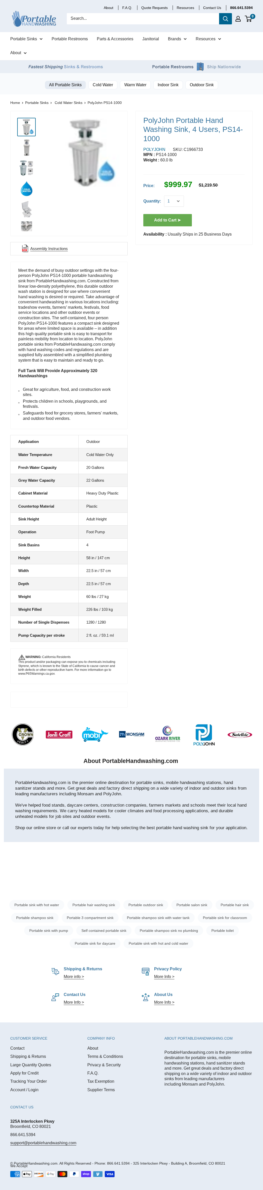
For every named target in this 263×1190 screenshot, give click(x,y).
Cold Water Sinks (68, 103)
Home (15, 103)
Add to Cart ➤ (167, 220)
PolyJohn (154, 149)
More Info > (164, 976)
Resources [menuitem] (205, 39)
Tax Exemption (100, 1081)
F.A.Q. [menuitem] (127, 8)
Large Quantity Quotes (30, 1065)
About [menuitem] (108, 8)
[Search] (225, 18)
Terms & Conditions (105, 1056)
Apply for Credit (24, 1073)
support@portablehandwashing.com (43, 1143)
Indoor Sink (168, 85)
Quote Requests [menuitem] (154, 8)
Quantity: (152, 201)
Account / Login (24, 1090)
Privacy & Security (104, 1065)
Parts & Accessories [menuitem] (115, 39)
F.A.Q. (92, 1073)
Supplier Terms (101, 1090)
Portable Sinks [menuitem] (23, 39)
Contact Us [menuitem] (212, 8)
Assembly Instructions (49, 248)
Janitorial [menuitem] (150, 39)
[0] (248, 19)
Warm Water (135, 85)
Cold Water (103, 85)
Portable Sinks (37, 103)
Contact (17, 1048)
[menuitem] (241, 8)
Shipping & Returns (28, 1056)
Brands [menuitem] (174, 39)
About (92, 1048)
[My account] (238, 19)
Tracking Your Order (28, 1081)
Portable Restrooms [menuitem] (70, 39)
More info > (74, 976)
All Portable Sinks (65, 85)
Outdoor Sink (202, 85)
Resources (185, 8)
